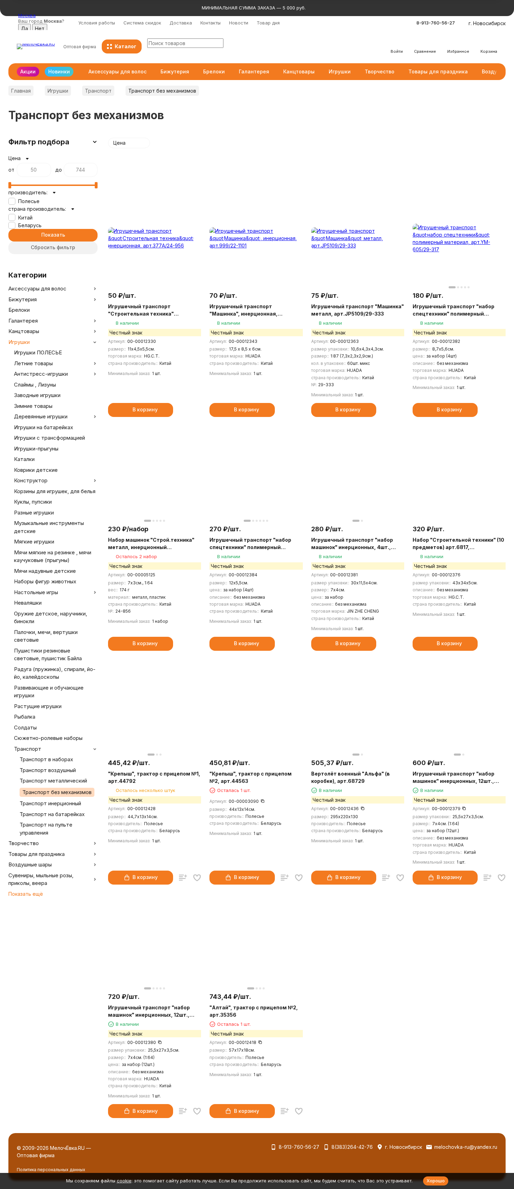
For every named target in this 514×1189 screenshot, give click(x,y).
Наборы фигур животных (45, 581)
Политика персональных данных (51, 1169)
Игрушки (340, 71)
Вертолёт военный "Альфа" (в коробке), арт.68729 (350, 777)
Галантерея (254, 71)
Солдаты (25, 727)
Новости (238, 23)
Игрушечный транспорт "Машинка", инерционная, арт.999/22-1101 (243, 310)
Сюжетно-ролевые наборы (48, 738)
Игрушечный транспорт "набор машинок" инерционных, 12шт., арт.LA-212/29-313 (453, 778)
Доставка (181, 23)
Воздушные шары (30, 864)
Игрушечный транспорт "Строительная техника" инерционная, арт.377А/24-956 (149, 310)
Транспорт (98, 91)
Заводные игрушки (37, 395)
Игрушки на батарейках (43, 427)
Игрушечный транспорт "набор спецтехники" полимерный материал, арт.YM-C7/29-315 (250, 544)
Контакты (210, 23)
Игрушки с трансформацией (49, 437)
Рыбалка (24, 716)
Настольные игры (36, 592)
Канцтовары (299, 71)
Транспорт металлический (53, 780)
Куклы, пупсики (33, 501)
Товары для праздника (438, 71)
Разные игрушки (34, 512)
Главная (21, 91)
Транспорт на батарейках (52, 814)
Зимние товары (33, 406)
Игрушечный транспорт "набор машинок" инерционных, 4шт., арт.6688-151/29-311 (352, 544)
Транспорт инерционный (50, 803)
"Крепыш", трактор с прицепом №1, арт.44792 (154, 777)
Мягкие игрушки (34, 541)
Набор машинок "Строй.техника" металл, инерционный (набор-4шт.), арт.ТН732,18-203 (151, 544)
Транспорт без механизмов (57, 792)
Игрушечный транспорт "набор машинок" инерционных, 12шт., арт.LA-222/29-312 (149, 1011)
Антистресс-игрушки (41, 373)
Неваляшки (28, 602)
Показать (53, 235)
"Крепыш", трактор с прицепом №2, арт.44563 (250, 777)
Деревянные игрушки (40, 416)
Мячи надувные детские (45, 571)
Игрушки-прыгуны (36, 448)
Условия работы (96, 23)
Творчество (379, 71)
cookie (124, 1180)
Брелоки (214, 71)
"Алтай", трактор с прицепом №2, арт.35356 (253, 1011)
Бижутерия (174, 71)
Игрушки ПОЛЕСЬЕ (38, 352)
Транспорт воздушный (48, 770)
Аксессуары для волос (117, 71)
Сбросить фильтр (53, 247)
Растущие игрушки (38, 706)
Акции (28, 71)
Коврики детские (36, 470)
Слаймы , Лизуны (35, 384)
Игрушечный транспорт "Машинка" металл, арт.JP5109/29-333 (357, 310)
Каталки (24, 459)
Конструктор (31, 480)
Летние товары (33, 363)
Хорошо (436, 1180)
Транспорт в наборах (46, 759)
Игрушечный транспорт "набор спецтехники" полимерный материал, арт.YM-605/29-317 (453, 310)
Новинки (59, 71)
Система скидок (142, 23)
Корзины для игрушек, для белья (54, 491)
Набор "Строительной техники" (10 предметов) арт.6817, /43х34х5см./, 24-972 (458, 544)
